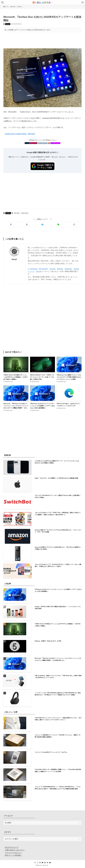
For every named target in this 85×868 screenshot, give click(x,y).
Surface (8, 24)
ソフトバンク (43, 143)
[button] (10, 224)
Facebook (44, 269)
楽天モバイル (55, 143)
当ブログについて (11, 847)
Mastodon (68, 269)
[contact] (50, 863)
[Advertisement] (42, 40)
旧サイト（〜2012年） (13, 855)
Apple (27, 143)
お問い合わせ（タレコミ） (15, 850)
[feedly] (45, 863)
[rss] (47, 863)
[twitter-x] (37, 863)
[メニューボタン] (82, 2)
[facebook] (35, 863)
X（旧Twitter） (33, 269)
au (49, 143)
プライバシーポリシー (13, 853)
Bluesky (60, 269)
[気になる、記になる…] (42, 2)
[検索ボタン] (2, 2)
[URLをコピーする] (74, 224)
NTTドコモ (33, 143)
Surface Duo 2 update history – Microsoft (20, 134)
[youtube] (42, 863)
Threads (52, 269)
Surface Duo (24, 213)
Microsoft (16, 213)
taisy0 (14, 259)
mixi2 (38, 271)
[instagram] (40, 863)
